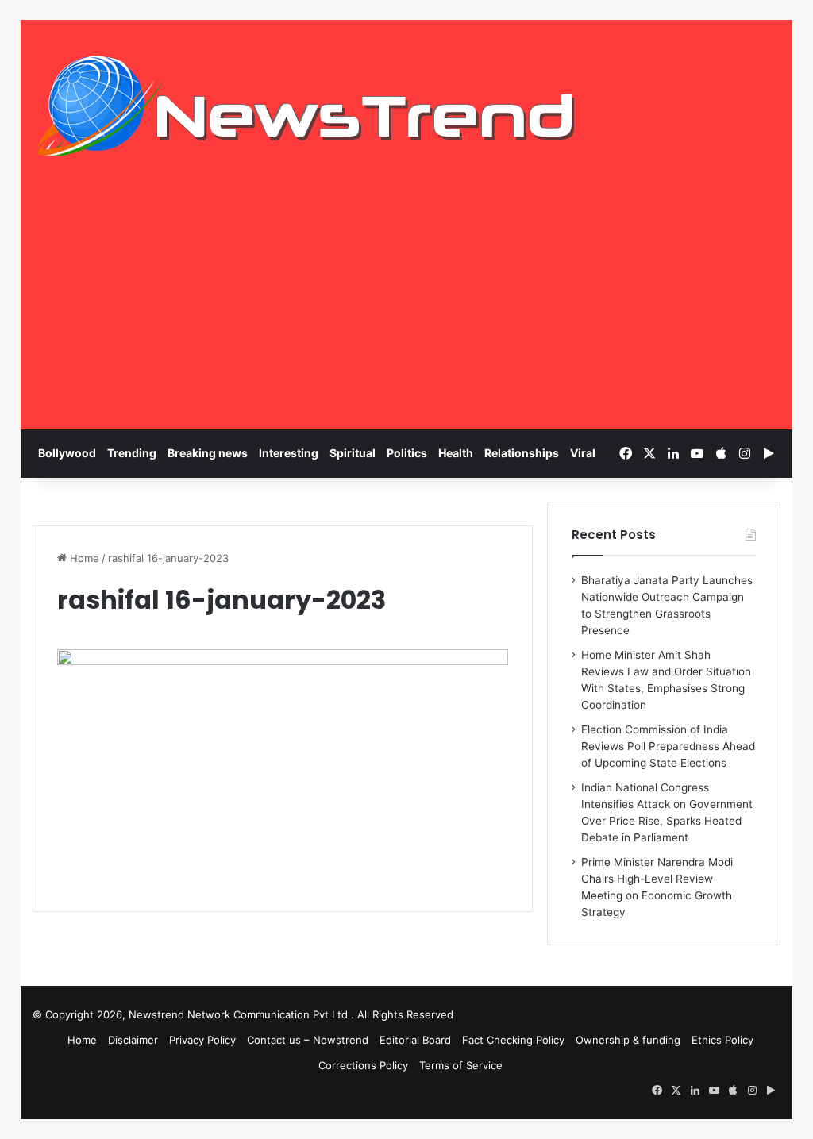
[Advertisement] (407, 310)
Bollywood (67, 453)
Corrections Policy (363, 1065)
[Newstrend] (306, 106)
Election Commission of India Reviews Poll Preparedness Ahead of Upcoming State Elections (668, 746)
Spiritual (352, 453)
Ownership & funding (628, 1039)
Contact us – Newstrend (307, 1039)
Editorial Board (415, 1039)
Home (83, 558)
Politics (407, 453)
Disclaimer (133, 1039)
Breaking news (208, 453)
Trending (131, 453)
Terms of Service (461, 1065)
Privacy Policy (202, 1039)
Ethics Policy (722, 1039)
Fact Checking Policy (513, 1039)
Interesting (288, 453)
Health (455, 453)
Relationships (521, 453)
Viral (582, 453)
